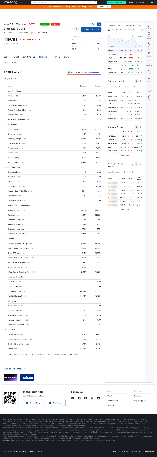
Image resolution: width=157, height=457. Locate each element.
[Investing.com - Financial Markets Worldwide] (13, 2)
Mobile (110, 396)
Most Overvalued (129, 172)
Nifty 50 (110, 50)
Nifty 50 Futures (113, 61)
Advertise (137, 396)
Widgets (110, 405)
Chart (16, 57)
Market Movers (115, 81)
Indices (120, 25)
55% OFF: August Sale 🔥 (116, 2)
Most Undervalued (114, 172)
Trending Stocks (115, 127)
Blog (109, 391)
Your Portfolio (112, 401)
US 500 (110, 65)
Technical (55, 57)
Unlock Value (94, 39)
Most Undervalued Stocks (116, 165)
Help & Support (140, 401)
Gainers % (122, 87)
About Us (137, 391)
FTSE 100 (111, 69)
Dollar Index (112, 73)
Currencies (112, 25)
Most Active (112, 87)
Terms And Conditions (120, 451)
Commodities (130, 25)
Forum (66, 57)
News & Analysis (29, 57)
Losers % (132, 87)
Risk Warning (149, 451)
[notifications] (147, 2)
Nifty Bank (111, 58)
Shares (140, 25)
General (7, 57)
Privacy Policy (136, 451)
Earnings (13, 62)
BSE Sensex (112, 54)
